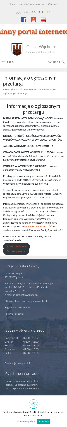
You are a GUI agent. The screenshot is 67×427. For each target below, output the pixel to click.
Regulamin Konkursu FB (17, 307)
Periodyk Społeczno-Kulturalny (21, 385)
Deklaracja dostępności (17, 363)
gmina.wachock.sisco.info (39, 226)
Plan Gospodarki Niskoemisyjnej (22, 388)
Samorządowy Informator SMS (21, 381)
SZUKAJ (54, 62)
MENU (12, 62)
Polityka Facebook (14, 314)
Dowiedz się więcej (26, 421)
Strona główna (11, 89)
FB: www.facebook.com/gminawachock (26, 301)
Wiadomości (30, 89)
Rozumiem (44, 421)
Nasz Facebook (16, 246)
